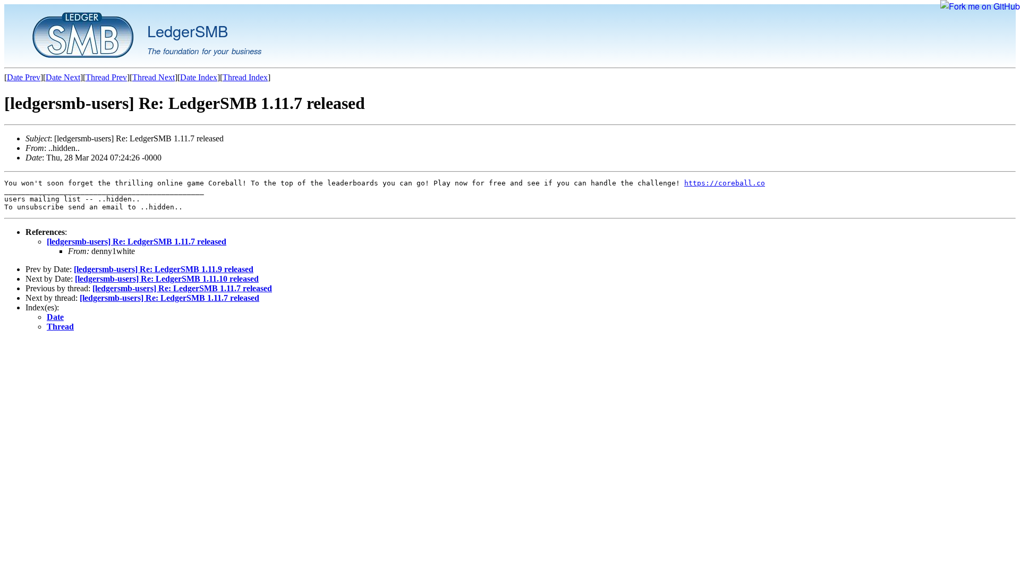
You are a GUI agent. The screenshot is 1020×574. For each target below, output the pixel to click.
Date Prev (23, 77)
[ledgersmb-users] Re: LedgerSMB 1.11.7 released (136, 241)
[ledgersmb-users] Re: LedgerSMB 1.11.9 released (163, 269)
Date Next (63, 77)
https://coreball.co (724, 183)
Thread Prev (106, 77)
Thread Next (153, 77)
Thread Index (245, 77)
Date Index (198, 77)
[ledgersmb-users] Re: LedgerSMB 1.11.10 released (167, 278)
